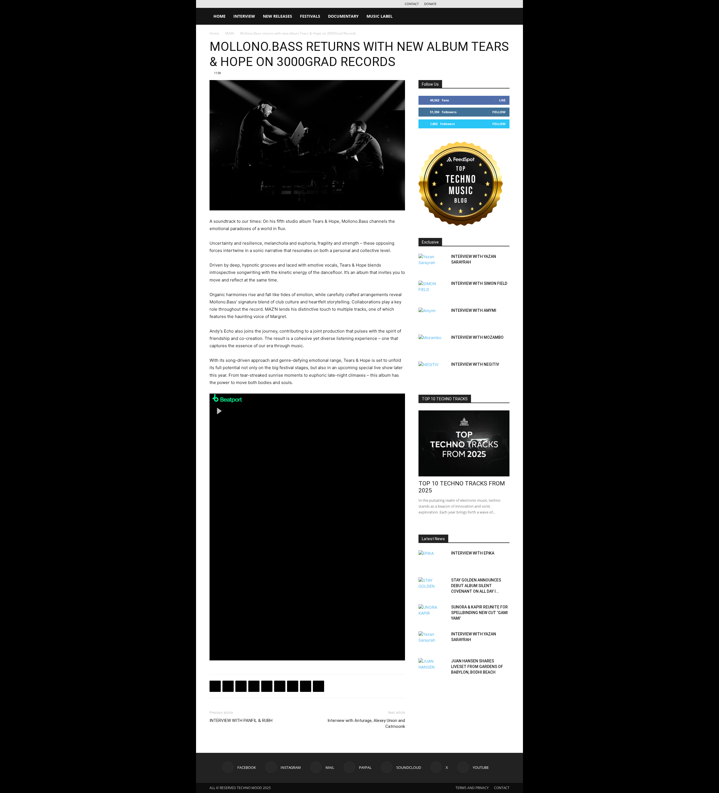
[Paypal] (477, 4)
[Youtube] (505, 4)
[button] (502, 16)
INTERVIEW (244, 16)
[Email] (279, 686)
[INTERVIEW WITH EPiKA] (432, 560)
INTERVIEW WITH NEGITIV (475, 364)
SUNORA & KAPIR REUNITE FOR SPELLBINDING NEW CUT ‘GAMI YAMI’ (479, 613)
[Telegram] (254, 686)
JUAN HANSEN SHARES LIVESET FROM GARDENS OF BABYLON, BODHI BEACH (477, 666)
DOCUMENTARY (343, 16)
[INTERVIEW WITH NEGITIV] (432, 371)
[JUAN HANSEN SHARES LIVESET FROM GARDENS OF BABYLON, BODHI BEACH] (432, 668)
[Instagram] (459, 4)
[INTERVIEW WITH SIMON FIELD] (432, 290)
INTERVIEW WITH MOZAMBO (477, 337)
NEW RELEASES (277, 16)
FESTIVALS (310, 16)
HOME (219, 16)
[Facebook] (449, 4)
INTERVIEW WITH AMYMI (473, 310)
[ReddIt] (318, 686)
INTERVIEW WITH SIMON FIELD (479, 283)
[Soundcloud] (487, 4)
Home (214, 33)
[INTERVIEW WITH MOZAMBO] (432, 344)
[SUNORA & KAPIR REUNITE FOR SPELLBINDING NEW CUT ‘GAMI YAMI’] (432, 614)
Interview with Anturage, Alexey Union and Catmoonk (366, 723)
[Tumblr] (305, 686)
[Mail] (468, 4)
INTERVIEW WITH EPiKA (472, 553)
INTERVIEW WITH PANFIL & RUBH (241, 720)
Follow (499, 112)
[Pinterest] (292, 686)
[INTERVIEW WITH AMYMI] (432, 317)
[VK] (241, 686)
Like (502, 100)
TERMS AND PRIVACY (472, 787)
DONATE (430, 4)
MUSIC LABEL (380, 16)
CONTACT (412, 4)
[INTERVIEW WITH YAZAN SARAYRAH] (432, 263)
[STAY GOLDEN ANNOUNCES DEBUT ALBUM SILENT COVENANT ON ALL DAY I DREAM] (432, 587)
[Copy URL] (266, 686)
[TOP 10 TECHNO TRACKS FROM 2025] (463, 443)
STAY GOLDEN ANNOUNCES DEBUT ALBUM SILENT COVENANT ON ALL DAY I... (476, 586)
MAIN (229, 33)
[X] (496, 4)
